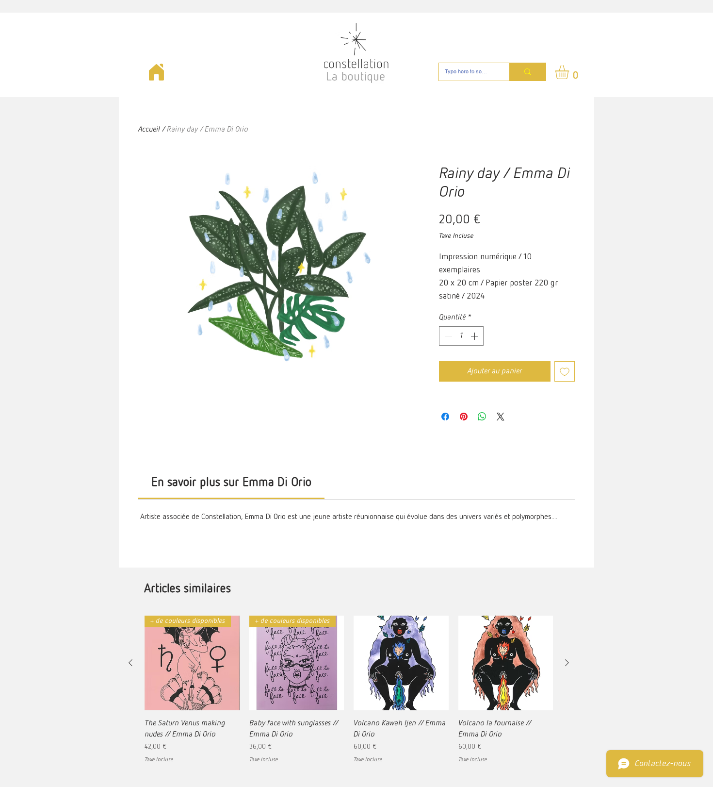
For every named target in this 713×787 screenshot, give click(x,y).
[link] (231, 483)
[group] (349, 690)
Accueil (149, 130)
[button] (570, 72)
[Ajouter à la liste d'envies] (564, 371)
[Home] (156, 72)
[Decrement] (447, 336)
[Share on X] (500, 416)
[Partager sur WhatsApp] (482, 416)
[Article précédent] (130, 663)
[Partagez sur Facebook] (445, 416)
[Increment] (475, 336)
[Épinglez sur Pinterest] (464, 416)
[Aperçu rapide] (401, 663)
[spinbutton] (461, 336)
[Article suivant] (567, 663)
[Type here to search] (527, 72)
